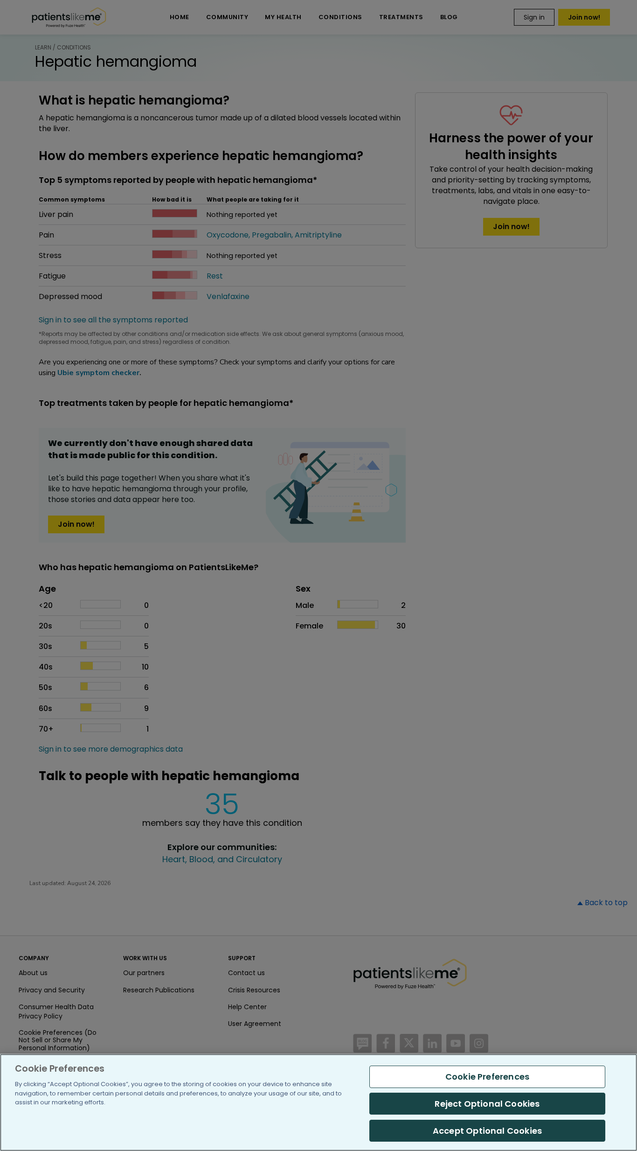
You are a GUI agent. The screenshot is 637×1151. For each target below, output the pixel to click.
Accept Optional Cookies (487, 1130)
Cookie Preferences (487, 1076)
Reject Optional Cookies (487, 1103)
